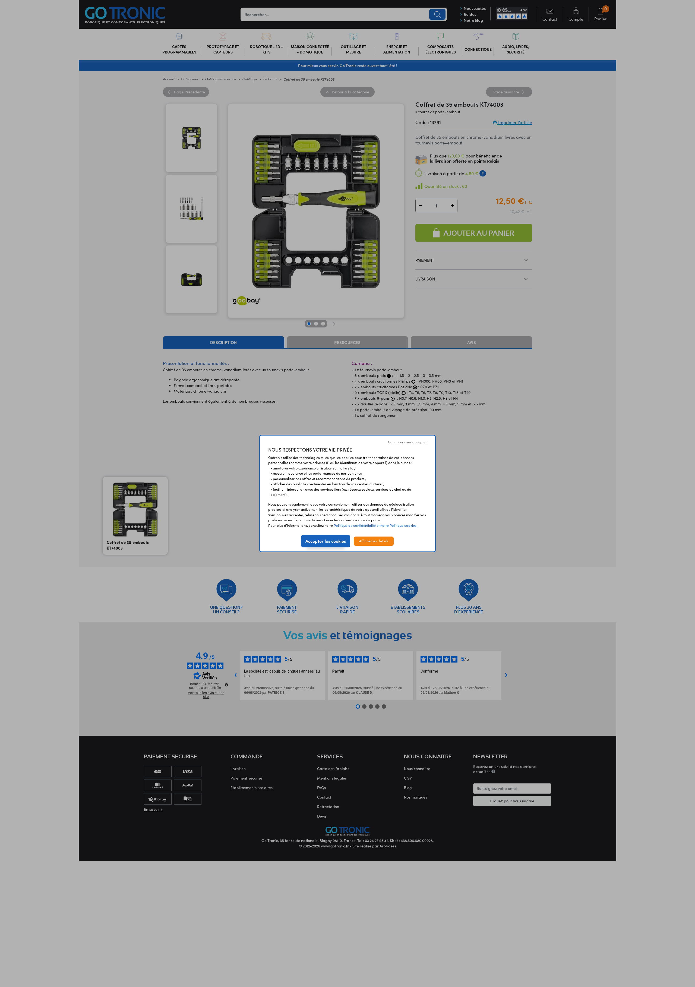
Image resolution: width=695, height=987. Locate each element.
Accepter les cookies (325, 541)
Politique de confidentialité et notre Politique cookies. (375, 525)
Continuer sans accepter (407, 442)
